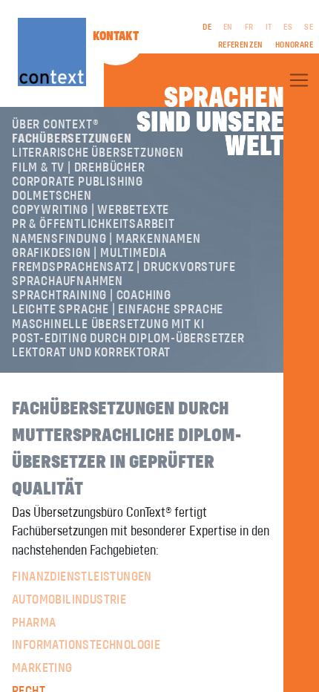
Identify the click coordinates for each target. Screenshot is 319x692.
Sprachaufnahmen (67, 281)
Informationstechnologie (86, 645)
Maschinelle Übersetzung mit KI (108, 324)
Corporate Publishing (77, 182)
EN (228, 27)
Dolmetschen (52, 196)
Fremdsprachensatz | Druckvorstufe (123, 267)
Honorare (294, 45)
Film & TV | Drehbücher (78, 167)
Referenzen (240, 45)
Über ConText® (55, 124)
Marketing (42, 668)
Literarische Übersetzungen (98, 153)
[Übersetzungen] (299, 80)
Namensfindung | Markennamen (106, 239)
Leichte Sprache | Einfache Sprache (117, 309)
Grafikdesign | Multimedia (89, 253)
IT (269, 27)
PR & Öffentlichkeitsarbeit (93, 224)
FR (249, 27)
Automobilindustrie (69, 600)
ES (287, 27)
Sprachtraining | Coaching (91, 295)
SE (308, 27)
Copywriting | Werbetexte (90, 210)
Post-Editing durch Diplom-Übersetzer (128, 338)
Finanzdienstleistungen (82, 577)
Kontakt (116, 36)
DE (207, 27)
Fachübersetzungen (72, 139)
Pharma (34, 623)
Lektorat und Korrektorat (91, 352)
